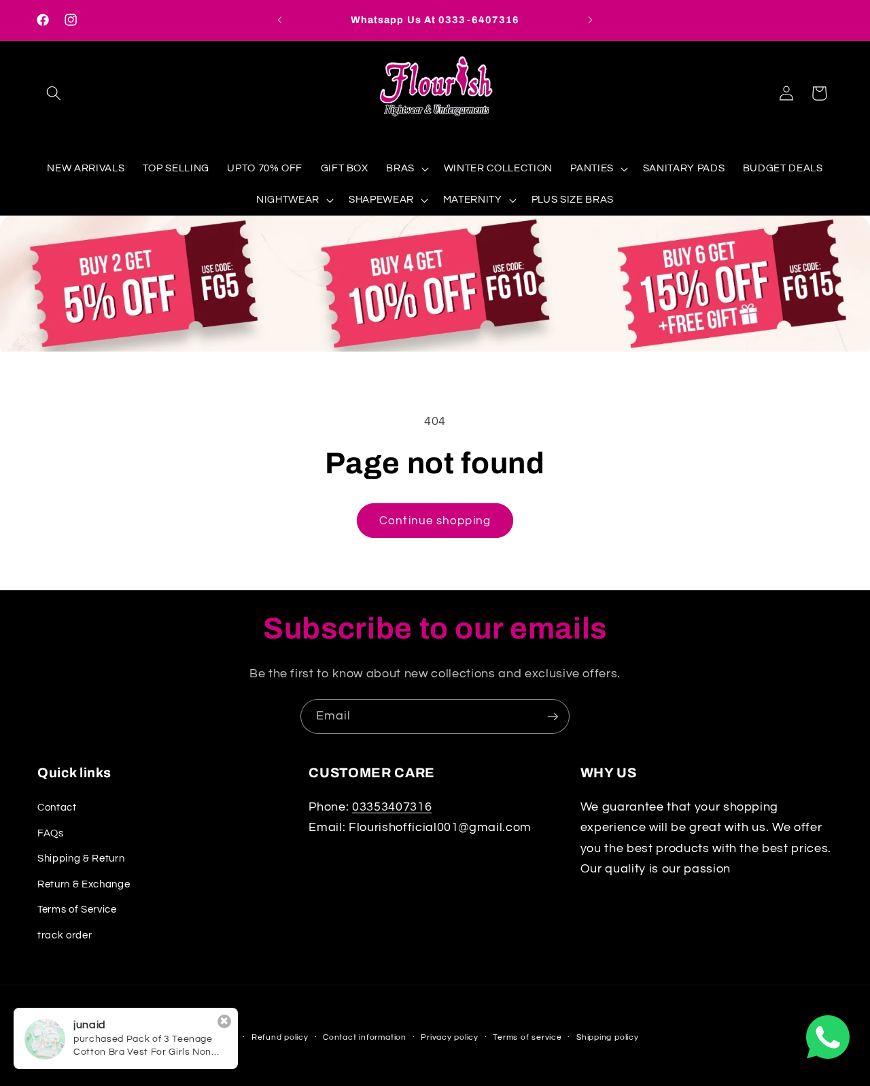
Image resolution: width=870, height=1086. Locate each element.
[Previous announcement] (280, 20)
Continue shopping (435, 520)
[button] (53, 93)
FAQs (50, 832)
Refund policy (280, 1037)
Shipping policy (607, 1037)
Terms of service (527, 1037)
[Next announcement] (591, 20)
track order (64, 934)
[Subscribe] (552, 716)
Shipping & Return (80, 857)
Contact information (364, 1037)
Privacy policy (449, 1037)
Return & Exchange (83, 883)
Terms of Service (77, 909)
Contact (57, 806)
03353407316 (392, 806)
